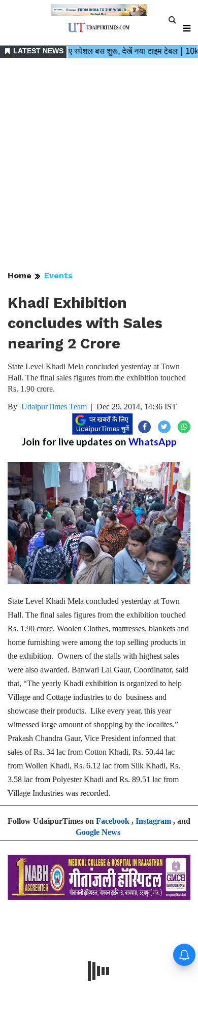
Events (58, 275)
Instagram (153, 821)
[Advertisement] (99, 165)
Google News (98, 832)
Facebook (112, 821)
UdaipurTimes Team (54, 406)
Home (19, 275)
